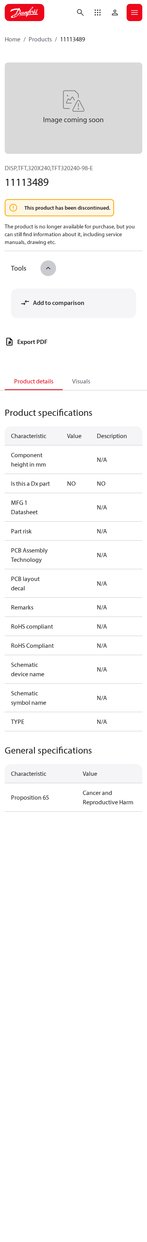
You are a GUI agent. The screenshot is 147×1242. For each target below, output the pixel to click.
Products (40, 39)
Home (12, 39)
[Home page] (24, 12)
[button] (97, 12)
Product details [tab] (33, 381)
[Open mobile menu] (134, 12)
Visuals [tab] (81, 381)
